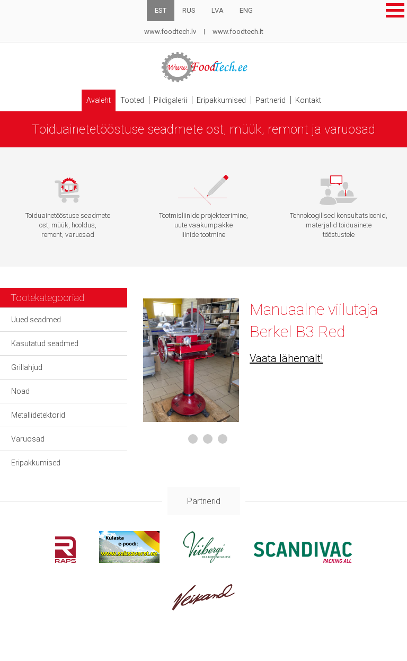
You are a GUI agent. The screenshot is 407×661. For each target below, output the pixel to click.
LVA (217, 10)
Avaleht (98, 100)
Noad (20, 391)
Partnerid (270, 100)
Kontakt (308, 100)
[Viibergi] (207, 560)
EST (160, 10)
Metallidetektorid (38, 415)
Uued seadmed (36, 319)
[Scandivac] (303, 560)
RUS (189, 10)
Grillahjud (26, 367)
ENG (246, 10)
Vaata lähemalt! (286, 358)
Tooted (132, 100)
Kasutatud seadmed (44, 343)
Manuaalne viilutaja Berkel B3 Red (314, 320)
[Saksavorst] (129, 560)
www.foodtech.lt (238, 32)
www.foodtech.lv (170, 32)
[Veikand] (203, 608)
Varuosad (28, 439)
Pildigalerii (170, 100)
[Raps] (65, 560)
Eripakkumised (221, 100)
